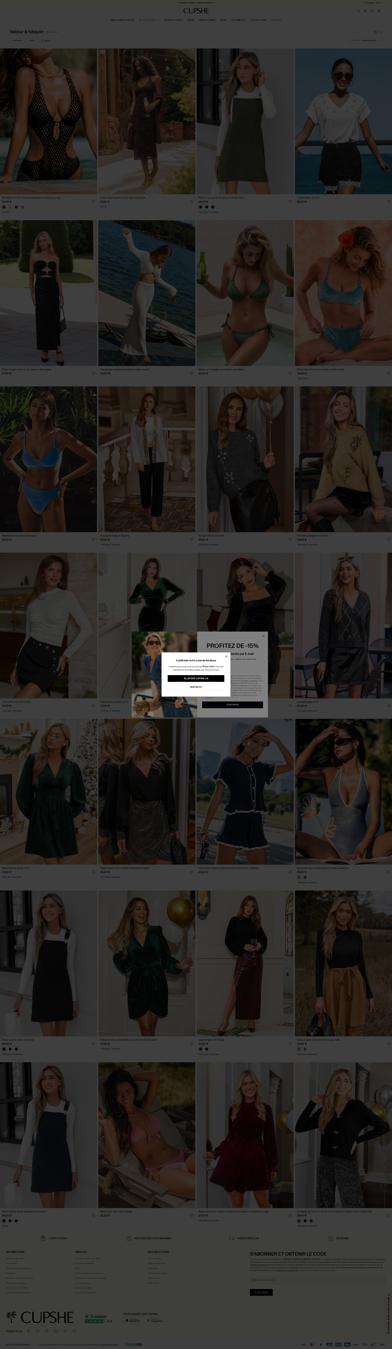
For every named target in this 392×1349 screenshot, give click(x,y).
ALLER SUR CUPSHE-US (196, 678)
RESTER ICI (196, 687)
